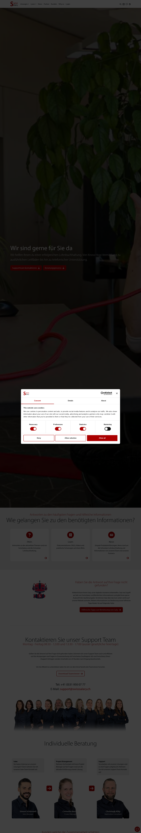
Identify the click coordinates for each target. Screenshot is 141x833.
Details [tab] (70, 401)
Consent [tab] (37, 401)
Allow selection (70, 438)
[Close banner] (117, 393)
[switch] (58, 429)
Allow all (102, 438)
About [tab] (103, 401)
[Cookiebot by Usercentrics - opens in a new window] (102, 393)
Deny (39, 438)
